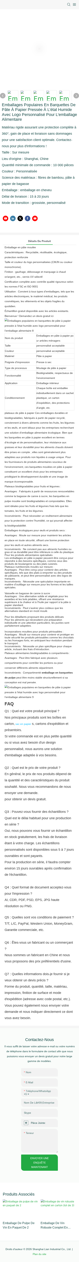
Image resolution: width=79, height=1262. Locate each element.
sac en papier (23, 723)
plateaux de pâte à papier (19, 412)
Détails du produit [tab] (39, 241)
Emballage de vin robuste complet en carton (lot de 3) (54, 1226)
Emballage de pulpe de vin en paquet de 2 (19, 1225)
